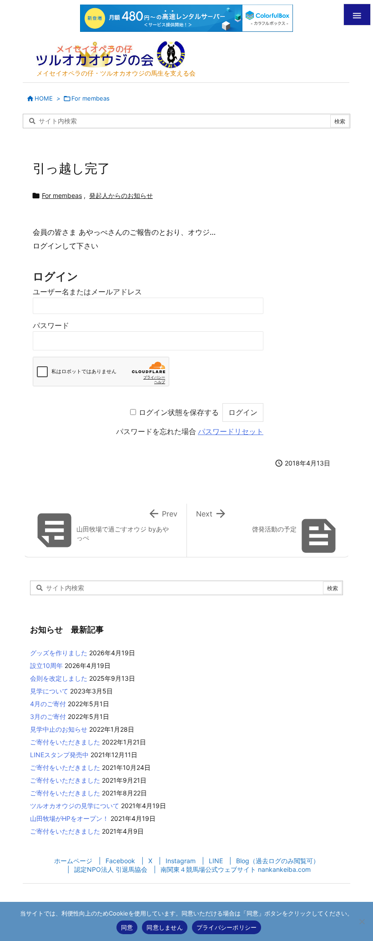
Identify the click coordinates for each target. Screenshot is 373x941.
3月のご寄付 (48, 716)
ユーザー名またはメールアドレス (87, 292)
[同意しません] (361, 921)
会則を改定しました (58, 678)
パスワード (51, 325)
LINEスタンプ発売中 (59, 755)
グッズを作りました (58, 653)
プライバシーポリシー (227, 927)
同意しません (164, 927)
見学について (49, 691)
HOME (44, 98)
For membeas (90, 98)
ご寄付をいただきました (65, 742)
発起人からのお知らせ (121, 195)
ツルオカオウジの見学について (74, 805)
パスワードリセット (230, 431)
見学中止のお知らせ (58, 729)
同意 (127, 927)
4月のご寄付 (48, 704)
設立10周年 (46, 665)
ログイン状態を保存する (179, 412)
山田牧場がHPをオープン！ (69, 818)
